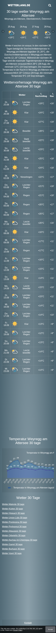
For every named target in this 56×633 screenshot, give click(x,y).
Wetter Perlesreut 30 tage (14, 526)
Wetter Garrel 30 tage (12, 544)
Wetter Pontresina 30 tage (14, 522)
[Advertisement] (28, 405)
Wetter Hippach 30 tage (13, 513)
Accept (50, 629)
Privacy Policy (17, 630)
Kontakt (28, 623)
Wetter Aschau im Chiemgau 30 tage (19, 540)
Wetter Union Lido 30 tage (14, 518)
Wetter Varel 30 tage (12, 553)
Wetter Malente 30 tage (13, 504)
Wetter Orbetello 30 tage (13, 535)
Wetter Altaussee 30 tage (14, 531)
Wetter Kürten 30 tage (12, 509)
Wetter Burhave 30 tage (13, 549)
